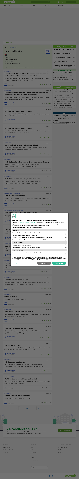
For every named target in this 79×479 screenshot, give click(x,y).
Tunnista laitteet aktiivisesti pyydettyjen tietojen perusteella (26, 247)
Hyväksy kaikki (59, 263)
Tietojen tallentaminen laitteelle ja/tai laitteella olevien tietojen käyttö (29, 239)
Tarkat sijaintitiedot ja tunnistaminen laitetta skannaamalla (26, 233)
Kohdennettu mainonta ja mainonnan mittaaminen (24, 235)
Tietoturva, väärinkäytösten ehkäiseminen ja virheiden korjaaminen (28, 252)
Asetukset (44, 263)
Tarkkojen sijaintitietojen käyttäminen (21, 245)
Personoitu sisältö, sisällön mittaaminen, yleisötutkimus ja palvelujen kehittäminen (32, 237)
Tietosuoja (14, 263)
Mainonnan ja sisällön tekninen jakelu (21, 255)
